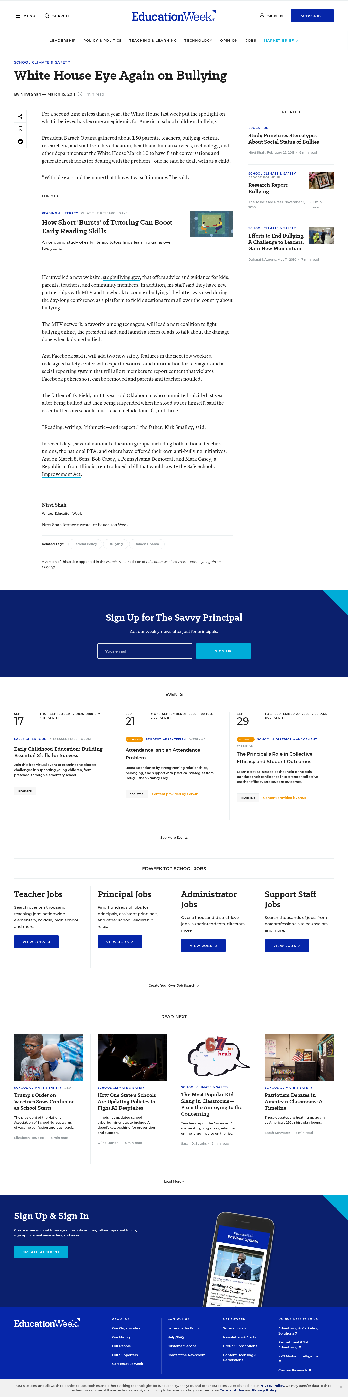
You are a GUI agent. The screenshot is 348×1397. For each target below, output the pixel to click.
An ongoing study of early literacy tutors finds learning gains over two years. (107, 245)
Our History (121, 1337)
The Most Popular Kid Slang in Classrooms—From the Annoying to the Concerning (211, 1104)
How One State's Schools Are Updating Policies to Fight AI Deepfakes (127, 1101)
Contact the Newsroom (186, 1355)
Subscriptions (234, 1328)
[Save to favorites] (20, 129)
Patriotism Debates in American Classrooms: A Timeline (293, 1101)
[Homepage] (174, 16)
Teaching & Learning (153, 40)
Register (25, 791)
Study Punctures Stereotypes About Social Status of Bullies (283, 138)
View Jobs (35, 942)
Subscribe (312, 16)
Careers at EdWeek (127, 1364)
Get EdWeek (234, 1319)
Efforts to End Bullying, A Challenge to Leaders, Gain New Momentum (276, 242)
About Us (121, 1319)
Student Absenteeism (166, 739)
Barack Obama (147, 544)
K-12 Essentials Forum (70, 739)
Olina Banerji (109, 1143)
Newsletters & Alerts (239, 1337)
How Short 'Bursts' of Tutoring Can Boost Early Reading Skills (107, 227)
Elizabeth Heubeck (30, 1138)
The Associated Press (265, 202)
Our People (121, 1346)
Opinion (229, 40)
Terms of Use (232, 1390)
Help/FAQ (176, 1337)
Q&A (67, 1087)
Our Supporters (125, 1355)
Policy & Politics (102, 40)
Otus (302, 798)
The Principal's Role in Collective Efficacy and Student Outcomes (274, 757)
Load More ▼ (174, 1181)
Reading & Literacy (60, 213)
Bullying (116, 544)
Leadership (63, 40)
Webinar (197, 739)
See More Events (174, 837)
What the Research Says (104, 213)
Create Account (41, 1252)
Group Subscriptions (240, 1346)
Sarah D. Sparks (194, 1143)
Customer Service (182, 1346)
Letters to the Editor (184, 1328)
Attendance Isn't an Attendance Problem (163, 754)
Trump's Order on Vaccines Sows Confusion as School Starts (44, 1101)
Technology (198, 40)
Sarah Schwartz (277, 1133)
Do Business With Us (298, 1319)
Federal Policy (85, 544)
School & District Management (287, 739)
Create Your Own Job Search (172, 985)
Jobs (251, 40)
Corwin (192, 794)
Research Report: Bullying (268, 188)
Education (258, 128)
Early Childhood (30, 739)
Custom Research (293, 1370)
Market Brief (280, 40)
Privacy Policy (272, 1386)
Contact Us (179, 1319)
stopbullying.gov (121, 277)
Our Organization (126, 1328)
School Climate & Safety (42, 62)
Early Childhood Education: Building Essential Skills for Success (58, 752)
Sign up (223, 651)
